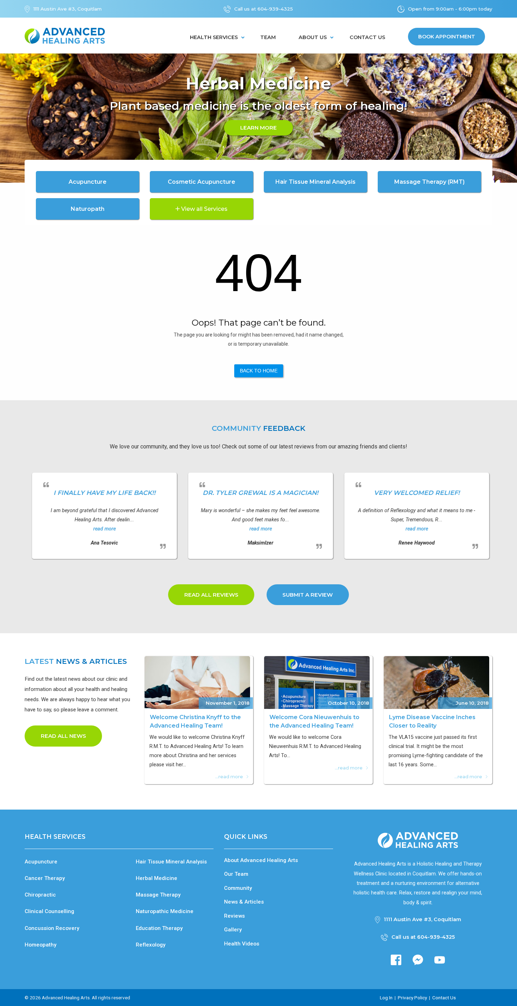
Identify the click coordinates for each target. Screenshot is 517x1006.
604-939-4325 (275, 9)
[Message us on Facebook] (418, 959)
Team (268, 37)
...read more (229, 776)
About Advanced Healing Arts (261, 860)
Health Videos (241, 944)
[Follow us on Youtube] (439, 959)
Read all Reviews (211, 594)
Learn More (258, 127)
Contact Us (367, 37)
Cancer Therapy (45, 878)
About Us (313, 37)
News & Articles (244, 902)
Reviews (234, 916)
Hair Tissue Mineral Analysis (171, 862)
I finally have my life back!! (103, 492)
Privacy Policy (412, 997)
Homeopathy (40, 945)
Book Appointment (446, 36)
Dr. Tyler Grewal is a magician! (259, 492)
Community (238, 888)
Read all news (63, 736)
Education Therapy (159, 928)
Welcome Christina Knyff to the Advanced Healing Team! (195, 721)
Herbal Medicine (156, 878)
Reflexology (150, 945)
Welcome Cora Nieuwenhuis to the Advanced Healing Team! (314, 721)
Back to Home (258, 370)
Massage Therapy (158, 895)
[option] (258, 118)
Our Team (236, 874)
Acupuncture (41, 862)
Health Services (214, 37)
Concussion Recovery (52, 928)
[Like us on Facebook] (396, 959)
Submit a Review (307, 594)
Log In (386, 997)
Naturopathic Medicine (164, 911)
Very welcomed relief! (415, 492)
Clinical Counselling (49, 911)
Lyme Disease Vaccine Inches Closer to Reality (432, 721)
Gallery (233, 929)
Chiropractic (40, 895)
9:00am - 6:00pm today (464, 9)
